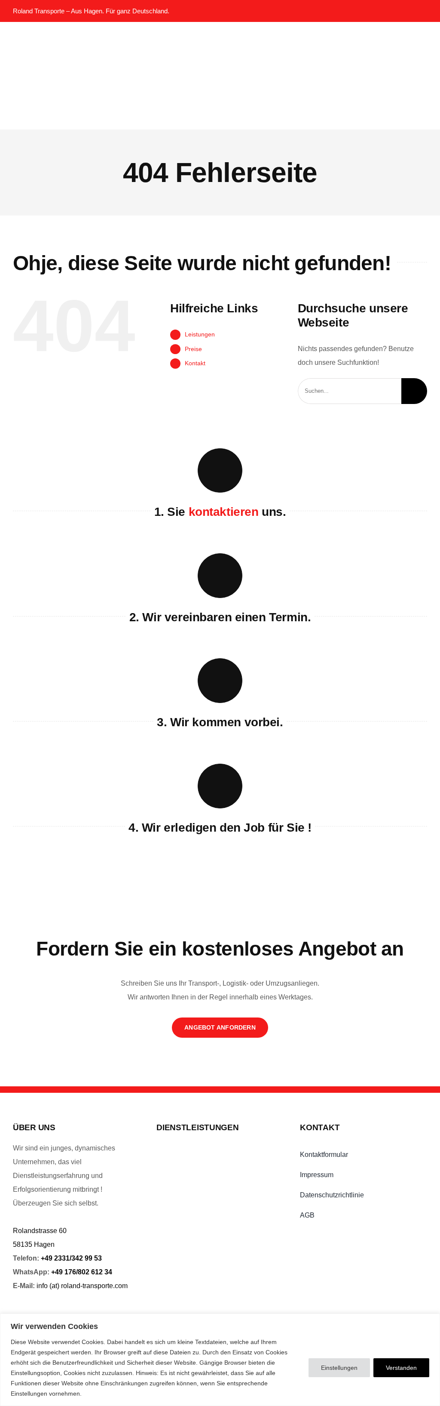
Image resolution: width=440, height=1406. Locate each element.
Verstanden (401, 1367)
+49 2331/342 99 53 (71, 1258)
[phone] (422, 11)
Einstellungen (339, 1367)
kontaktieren (224, 511)
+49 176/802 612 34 (81, 1272)
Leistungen (200, 334)
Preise (193, 348)
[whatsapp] (385, 11)
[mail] (404, 11)
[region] (220, 1360)
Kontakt (195, 363)
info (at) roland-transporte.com (82, 1285)
